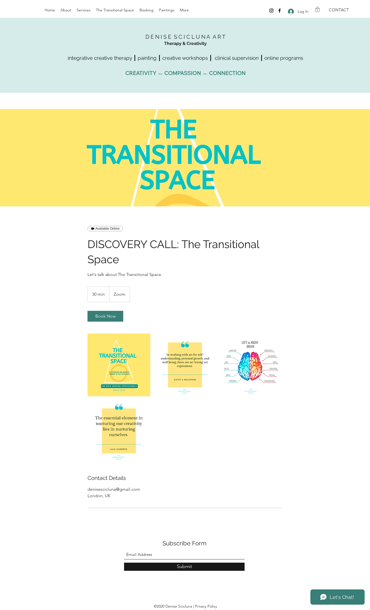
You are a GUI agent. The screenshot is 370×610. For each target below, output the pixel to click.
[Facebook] (279, 10)
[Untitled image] (118, 365)
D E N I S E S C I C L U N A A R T (185, 37)
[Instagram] (271, 10)
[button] (317, 9)
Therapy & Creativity (185, 43)
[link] (105, 316)
